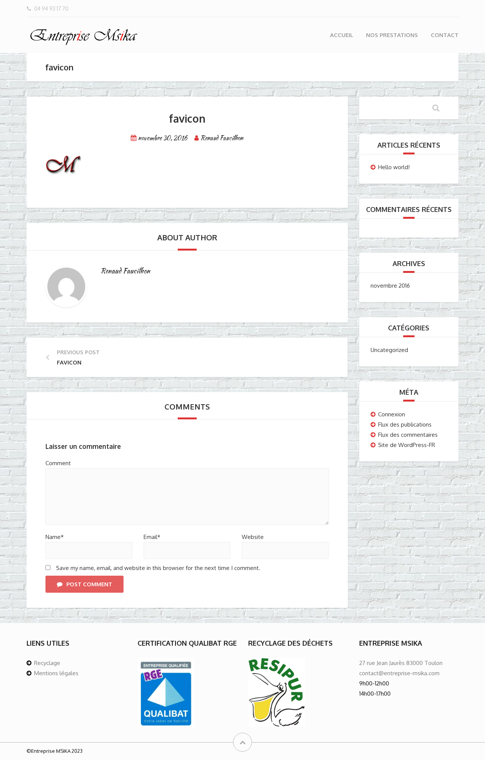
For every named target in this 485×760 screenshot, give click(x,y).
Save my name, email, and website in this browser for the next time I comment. (158, 568)
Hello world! (394, 167)
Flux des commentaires (408, 434)
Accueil (341, 35)
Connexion (391, 414)
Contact (444, 35)
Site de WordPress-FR (406, 445)
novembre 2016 (390, 285)
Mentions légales (56, 673)
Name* (54, 536)
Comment (58, 463)
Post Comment (89, 584)
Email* (152, 536)
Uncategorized (389, 350)
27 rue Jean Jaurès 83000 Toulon (401, 663)
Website (253, 536)
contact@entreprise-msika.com (399, 673)
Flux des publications (405, 424)
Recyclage (47, 663)
